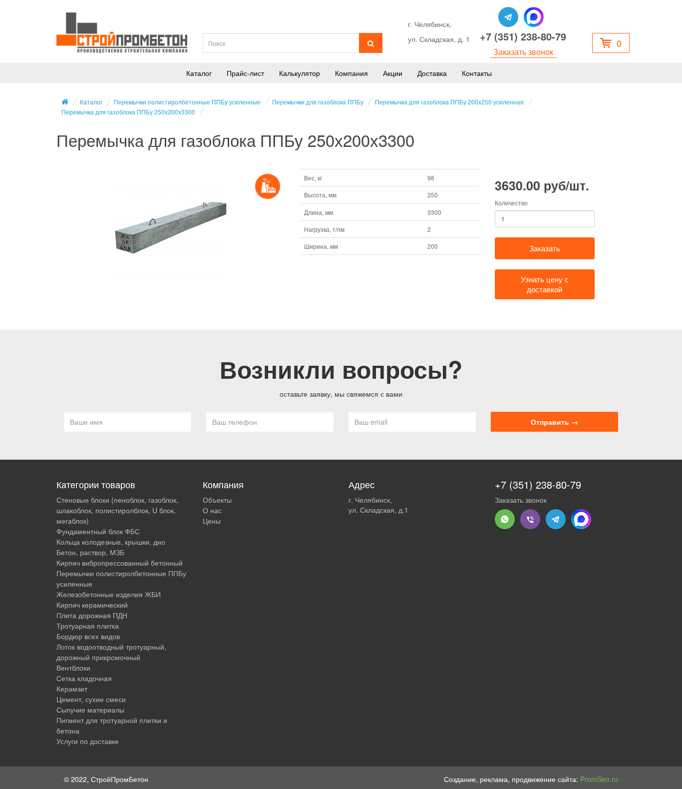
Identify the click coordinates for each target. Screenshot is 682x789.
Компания (351, 73)
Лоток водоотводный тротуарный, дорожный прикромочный (111, 652)
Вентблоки (73, 668)
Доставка (432, 73)
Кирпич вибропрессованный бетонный (119, 563)
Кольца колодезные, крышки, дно (110, 542)
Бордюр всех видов (88, 636)
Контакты (477, 73)
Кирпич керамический (92, 605)
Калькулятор (299, 73)
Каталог (199, 73)
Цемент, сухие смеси (91, 699)
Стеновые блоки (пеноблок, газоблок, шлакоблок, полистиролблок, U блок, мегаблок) (117, 510)
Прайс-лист (245, 73)
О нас (212, 510)
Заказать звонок (523, 51)
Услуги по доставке (87, 741)
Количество (511, 202)
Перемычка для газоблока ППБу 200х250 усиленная (449, 101)
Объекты (217, 500)
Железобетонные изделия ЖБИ (108, 594)
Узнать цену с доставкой (545, 284)
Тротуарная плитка (87, 626)
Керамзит (71, 689)
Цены (212, 521)
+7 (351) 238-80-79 (523, 36)
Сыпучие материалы (90, 710)
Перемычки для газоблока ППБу (317, 101)
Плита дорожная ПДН (91, 615)
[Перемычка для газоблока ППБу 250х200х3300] (170, 228)
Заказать (544, 248)
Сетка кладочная (84, 678)
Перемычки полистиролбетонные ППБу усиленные (187, 101)
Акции (392, 73)
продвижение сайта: (565, 779)
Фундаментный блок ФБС (98, 531)
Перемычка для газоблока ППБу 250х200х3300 (128, 111)
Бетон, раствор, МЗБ (90, 552)
